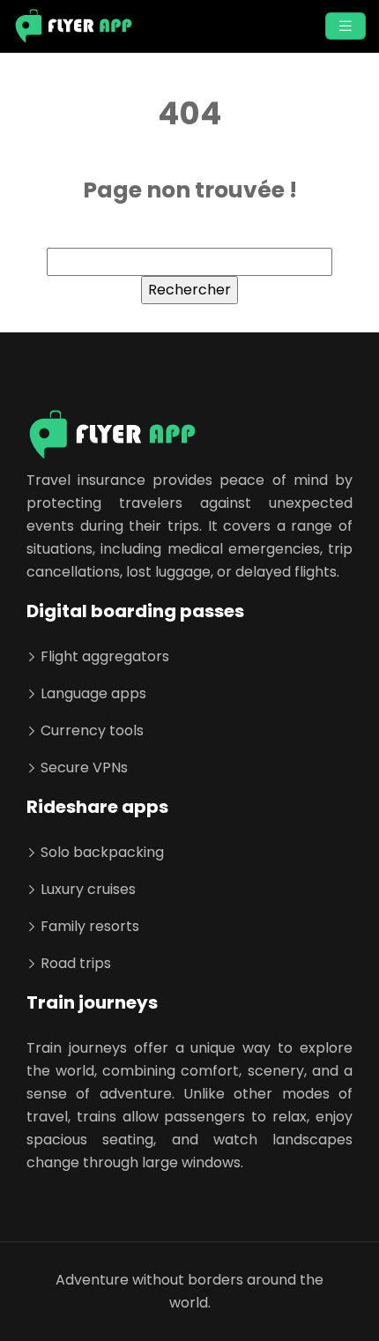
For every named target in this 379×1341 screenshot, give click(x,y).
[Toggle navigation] (345, 26)
